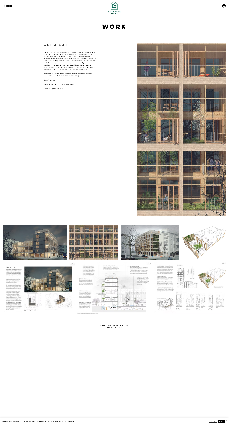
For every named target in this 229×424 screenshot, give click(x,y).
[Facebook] (4, 6)
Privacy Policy (71, 421)
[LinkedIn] (10, 6)
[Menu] (224, 6)
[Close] (227, 421)
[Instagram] (7, 6)
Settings (213, 421)
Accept (221, 421)
